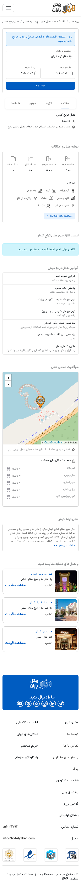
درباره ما (73, 734)
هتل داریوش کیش (41, 574)
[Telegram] (61, 703)
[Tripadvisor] (36, 703)
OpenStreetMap (53, 442)
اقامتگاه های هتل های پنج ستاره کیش (44, 22)
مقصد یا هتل (63, 51)
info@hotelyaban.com (18, 838)
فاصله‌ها (15, 103)
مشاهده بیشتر (64, 546)
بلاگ (75, 768)
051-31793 (10, 826)
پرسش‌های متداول (66, 757)
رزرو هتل (74, 22)
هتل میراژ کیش (43, 632)
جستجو (40, 86)
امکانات (65, 103)
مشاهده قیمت (15, 585)
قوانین (32, 103)
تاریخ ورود (65, 68)
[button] (40, 402)
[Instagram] (45, 703)
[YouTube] (20, 703)
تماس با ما (71, 745)
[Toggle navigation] (8, 8)
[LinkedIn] (52, 703)
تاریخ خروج (30, 68)
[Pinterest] (28, 703)
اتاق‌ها (49, 103)
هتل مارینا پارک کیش (40, 603)
